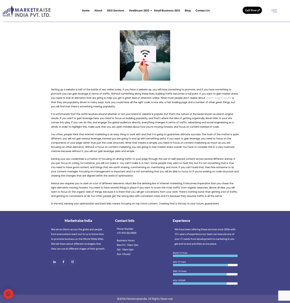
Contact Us (203, 10)
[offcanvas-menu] (274, 11)
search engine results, (219, 98)
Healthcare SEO (139, 10)
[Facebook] (63, 261)
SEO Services (115, 10)
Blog (188, 10)
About (98, 10)
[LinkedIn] (54, 261)
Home (86, 10)
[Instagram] (72, 261)
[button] (8, 294)
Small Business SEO (167, 10)
